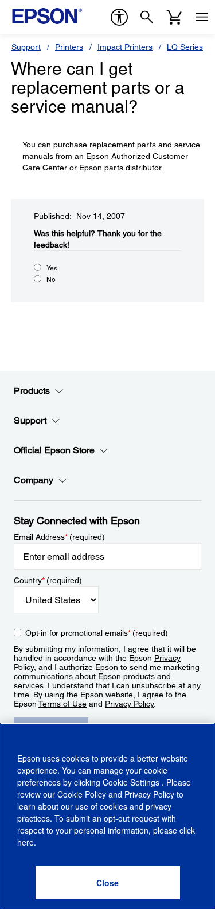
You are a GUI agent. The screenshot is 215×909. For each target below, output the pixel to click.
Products (32, 390)
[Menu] (202, 17)
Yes (51, 268)
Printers (69, 46)
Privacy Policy (129, 703)
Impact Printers (125, 46)
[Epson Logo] (47, 16)
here (25, 842)
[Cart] (174, 17)
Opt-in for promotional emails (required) (96, 632)
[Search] (147, 17)
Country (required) (48, 580)
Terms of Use (62, 703)
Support (26, 46)
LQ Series (185, 46)
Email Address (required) (59, 536)
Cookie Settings (132, 782)
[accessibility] (119, 17)
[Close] (108, 882)
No (51, 280)
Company (33, 480)
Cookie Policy (81, 794)
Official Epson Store (54, 450)
